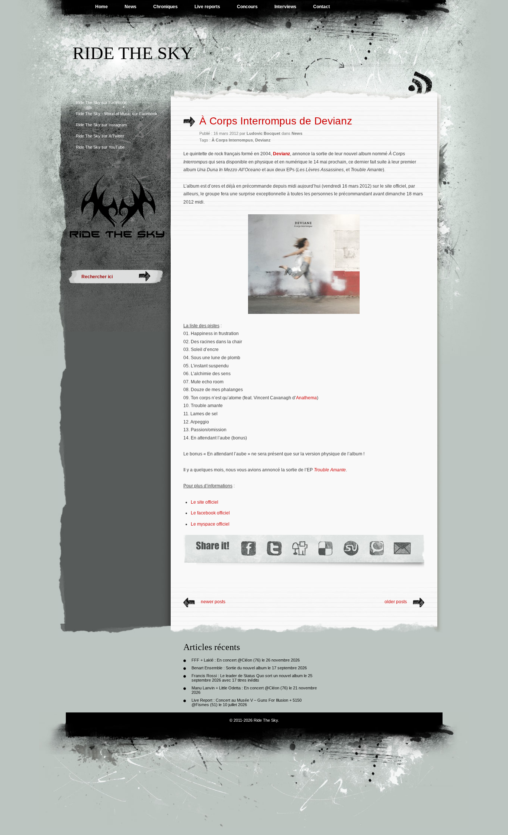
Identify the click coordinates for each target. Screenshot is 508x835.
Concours (247, 6)
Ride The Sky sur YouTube (100, 147)
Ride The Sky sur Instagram (101, 125)
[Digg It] (299, 548)
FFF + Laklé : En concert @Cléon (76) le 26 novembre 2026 (246, 660)
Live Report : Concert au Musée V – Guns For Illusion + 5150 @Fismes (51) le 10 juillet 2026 (247, 702)
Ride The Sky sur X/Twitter (100, 136)
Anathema (306, 397)
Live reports (207, 6)
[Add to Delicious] (324, 548)
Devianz (263, 140)
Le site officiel (204, 502)
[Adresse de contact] (402, 548)
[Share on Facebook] (248, 548)
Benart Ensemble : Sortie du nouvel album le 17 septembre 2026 (249, 668)
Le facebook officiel (210, 513)
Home (101, 6)
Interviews (285, 6)
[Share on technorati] (376, 548)
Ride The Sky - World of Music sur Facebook (116, 113)
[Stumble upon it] (350, 548)
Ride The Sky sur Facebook (101, 102)
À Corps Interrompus (232, 140)
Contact (321, 6)
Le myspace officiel (210, 524)
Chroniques (165, 6)
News (130, 6)
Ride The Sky (133, 53)
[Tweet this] (274, 548)
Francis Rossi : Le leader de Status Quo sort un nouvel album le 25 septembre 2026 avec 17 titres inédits (252, 677)
